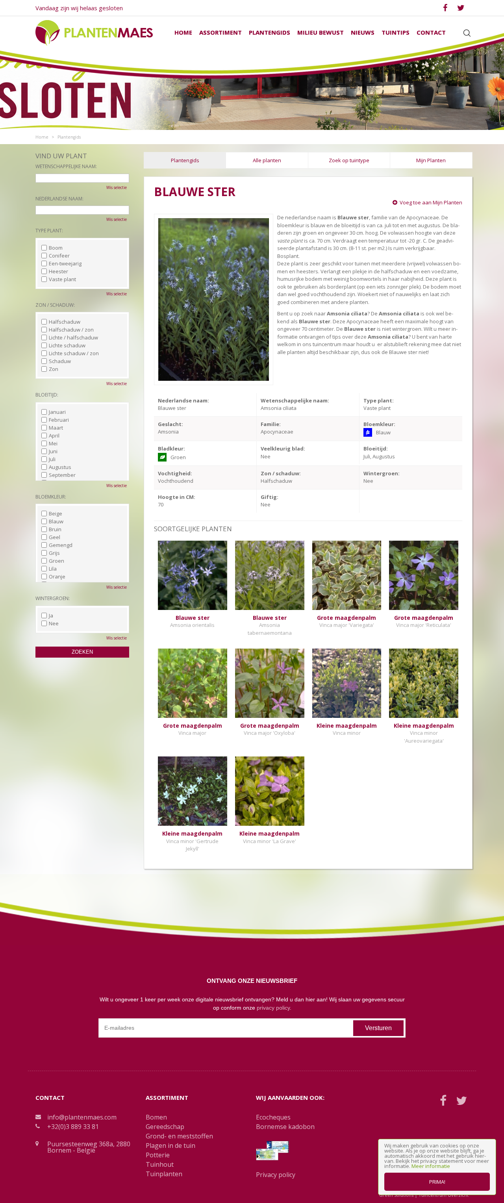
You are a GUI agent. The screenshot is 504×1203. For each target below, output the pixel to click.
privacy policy (273, 1008)
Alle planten (267, 160)
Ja (51, 615)
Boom (56, 247)
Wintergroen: (52, 598)
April (54, 435)
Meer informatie (430, 1166)
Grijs (54, 553)
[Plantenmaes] (94, 32)
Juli (52, 459)
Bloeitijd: (46, 394)
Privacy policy (275, 1174)
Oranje (57, 576)
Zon (53, 369)
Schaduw (60, 361)
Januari (57, 412)
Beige (55, 513)
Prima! (437, 1181)
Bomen (156, 1117)
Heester (58, 271)
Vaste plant (62, 279)
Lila (53, 568)
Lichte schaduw (67, 345)
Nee (54, 623)
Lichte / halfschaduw (73, 337)
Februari (59, 420)
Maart (56, 427)
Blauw (56, 521)
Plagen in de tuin (170, 1145)
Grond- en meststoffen (179, 1136)
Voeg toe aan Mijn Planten (431, 202)
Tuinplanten (164, 1174)
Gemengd (60, 545)
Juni (53, 451)
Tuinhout (160, 1164)
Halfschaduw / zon (71, 329)
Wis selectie (116, 187)
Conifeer (59, 255)
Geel (54, 537)
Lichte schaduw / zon (74, 353)
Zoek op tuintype (349, 160)
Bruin (55, 529)
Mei (53, 443)
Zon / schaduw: (55, 305)
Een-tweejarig (65, 263)
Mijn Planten (431, 160)
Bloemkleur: (50, 496)
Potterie (158, 1155)
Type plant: (49, 230)
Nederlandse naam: (59, 198)
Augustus (60, 467)
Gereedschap (165, 1126)
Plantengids (185, 160)
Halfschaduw (64, 321)
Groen (56, 561)
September (62, 475)
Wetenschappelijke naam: (66, 166)
